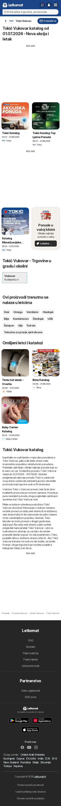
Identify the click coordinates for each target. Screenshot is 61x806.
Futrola (31, 325)
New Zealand (11, 762)
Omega (17, 312)
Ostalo (17, 548)
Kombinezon (21, 318)
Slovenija (45, 762)
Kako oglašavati (30, 690)
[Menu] (55, 5)
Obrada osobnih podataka (30, 798)
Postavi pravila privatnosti (30, 784)
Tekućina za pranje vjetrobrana (23, 332)
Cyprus (20, 758)
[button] (49, 5)
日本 (47, 758)
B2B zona (30, 697)
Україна (18, 766)
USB (50, 318)
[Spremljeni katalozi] (42, 5)
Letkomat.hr (40, 776)
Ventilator (32, 312)
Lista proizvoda (30, 665)
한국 (54, 758)
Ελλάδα (31, 758)
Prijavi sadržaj (30, 653)
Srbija (35, 762)
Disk (6, 312)
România (25, 762)
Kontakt (30, 646)
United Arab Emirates (33, 754)
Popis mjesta (30, 659)
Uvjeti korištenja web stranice (30, 791)
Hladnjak (48, 312)
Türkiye (7, 766)
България (9, 758)
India (40, 758)
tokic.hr (19, 514)
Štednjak (38, 318)
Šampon (9, 325)
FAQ (30, 640)
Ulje (20, 325)
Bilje (6, 318)
